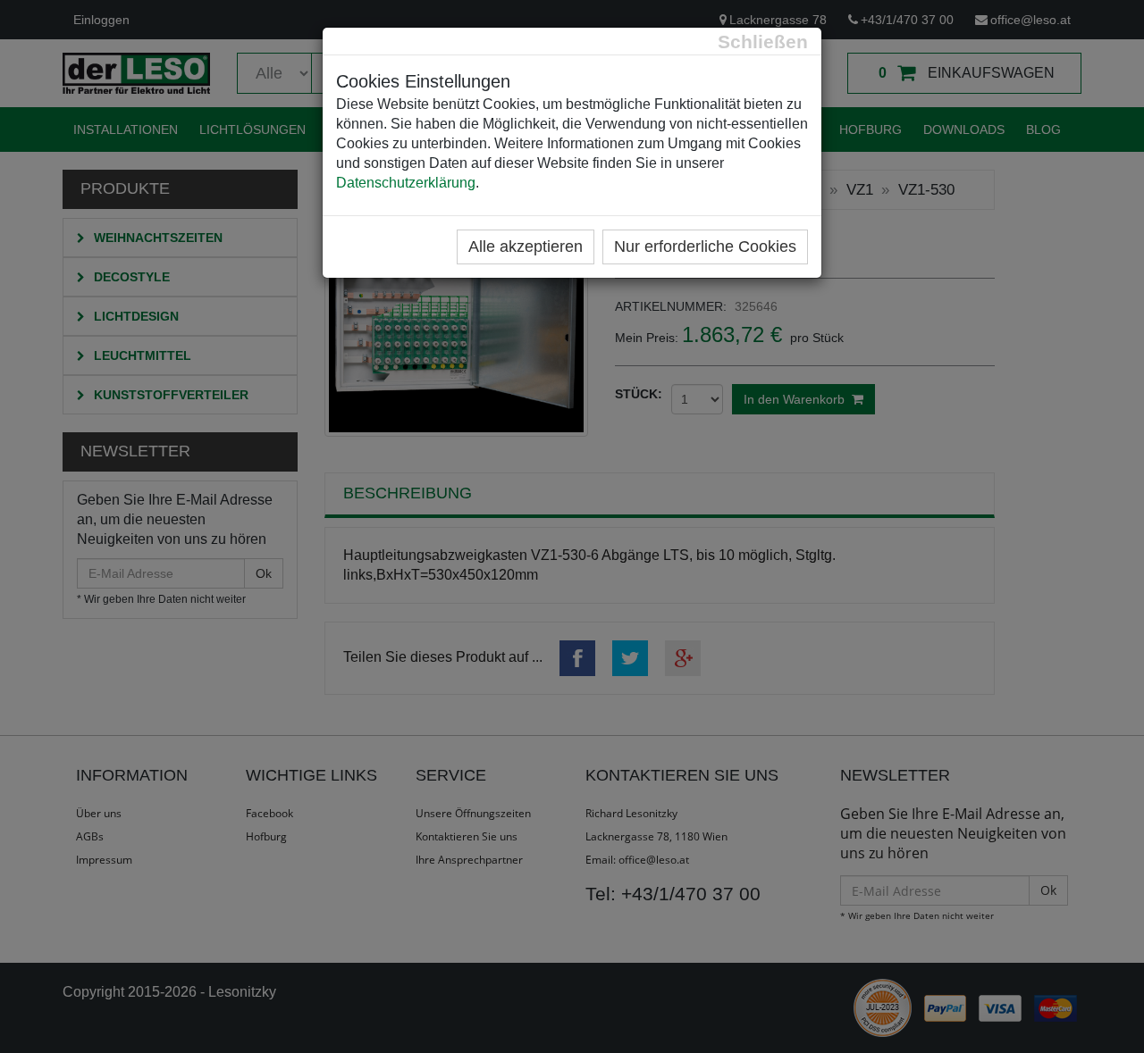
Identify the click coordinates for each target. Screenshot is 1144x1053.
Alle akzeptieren (525, 246)
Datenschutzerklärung (405, 182)
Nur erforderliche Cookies (705, 246)
